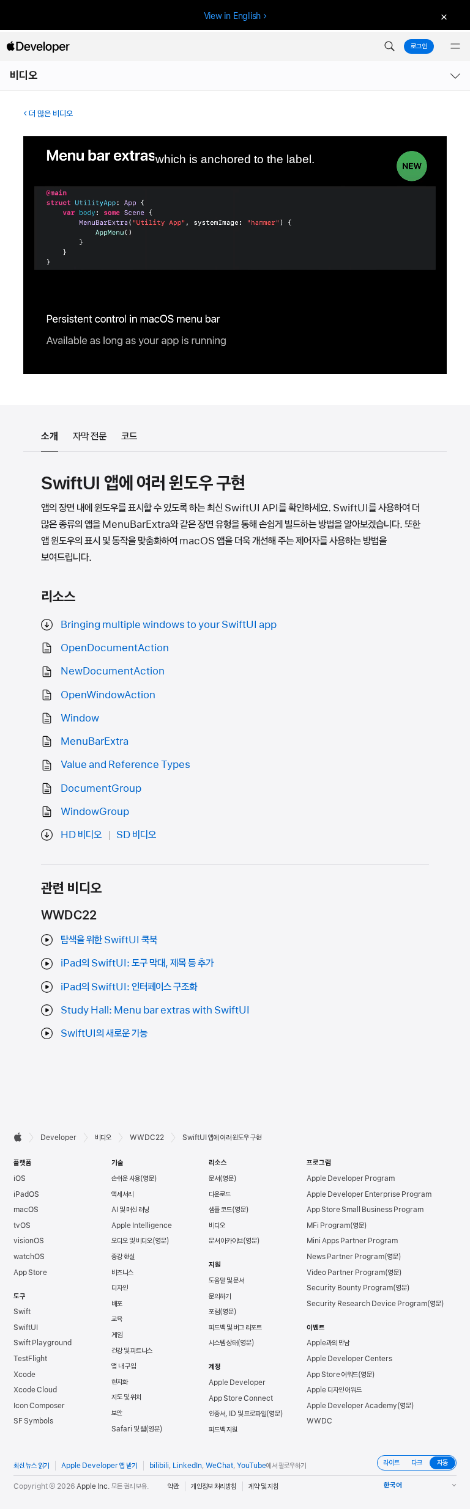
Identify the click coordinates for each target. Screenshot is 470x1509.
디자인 (119, 1288)
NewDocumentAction (113, 671)
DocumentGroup (101, 788)
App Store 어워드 (332, 1374)
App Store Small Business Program (365, 1209)
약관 (173, 1486)
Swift (22, 1311)
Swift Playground (42, 1343)
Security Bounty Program (350, 1288)
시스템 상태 (223, 1343)
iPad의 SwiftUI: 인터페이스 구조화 (129, 987)
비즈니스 (122, 1272)
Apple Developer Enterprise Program (369, 1194)
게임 (116, 1335)
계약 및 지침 (263, 1486)
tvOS (22, 1225)
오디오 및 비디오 (131, 1241)
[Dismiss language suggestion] (442, 16)
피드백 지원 (223, 1429)
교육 (116, 1319)
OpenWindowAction (108, 695)
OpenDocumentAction (115, 647)
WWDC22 (147, 1137)
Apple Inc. (93, 1486)
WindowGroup (95, 811)
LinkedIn (187, 1465)
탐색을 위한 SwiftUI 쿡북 (109, 940)
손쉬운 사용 (125, 1178)
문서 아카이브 (226, 1241)
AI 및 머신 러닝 (130, 1209)
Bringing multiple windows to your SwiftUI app (169, 624)
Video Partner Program (346, 1272)
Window (80, 718)
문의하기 (220, 1296)
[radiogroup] (417, 1463)
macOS (26, 1209)
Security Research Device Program (367, 1303)
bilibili (159, 1465)
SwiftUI (25, 1327)
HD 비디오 (81, 834)
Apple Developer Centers (349, 1358)
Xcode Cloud (35, 1390)
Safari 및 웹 (128, 1429)
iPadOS (26, 1194)
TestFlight (30, 1358)
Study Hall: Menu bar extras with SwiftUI (155, 1010)
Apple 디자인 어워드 (334, 1390)
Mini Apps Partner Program (352, 1241)
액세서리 (122, 1194)
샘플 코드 (220, 1209)
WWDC (319, 1421)
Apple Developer (237, 1382)
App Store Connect (241, 1398)
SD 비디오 (136, 834)
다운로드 (220, 1194)
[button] (389, 46)
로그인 (419, 46)
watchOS (29, 1256)
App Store (30, 1272)
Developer (58, 1137)
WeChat (219, 1465)
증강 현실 (123, 1256)
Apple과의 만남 (328, 1343)
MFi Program (328, 1225)
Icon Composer (39, 1405)
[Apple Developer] (38, 46)
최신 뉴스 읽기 (31, 1465)
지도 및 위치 (126, 1397)
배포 (116, 1303)
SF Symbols (33, 1421)
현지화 (119, 1382)
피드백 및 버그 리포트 (235, 1327)
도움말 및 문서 (226, 1280)
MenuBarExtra (95, 741)
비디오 (24, 75)
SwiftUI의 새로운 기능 (104, 1033)
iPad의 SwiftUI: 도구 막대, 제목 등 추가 (137, 963)
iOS (19, 1178)
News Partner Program (345, 1256)
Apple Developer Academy (352, 1405)
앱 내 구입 (123, 1366)
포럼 (214, 1311)
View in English (232, 16)
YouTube (251, 1465)
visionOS (28, 1241)
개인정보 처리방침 (213, 1486)
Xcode (24, 1374)
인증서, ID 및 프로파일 (237, 1413)
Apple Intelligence (141, 1225)
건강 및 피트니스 (131, 1350)
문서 (214, 1178)
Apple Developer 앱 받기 (99, 1465)
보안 (116, 1413)
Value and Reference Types (125, 764)
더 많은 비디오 (51, 114)
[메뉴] (455, 46)
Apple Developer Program (351, 1178)
